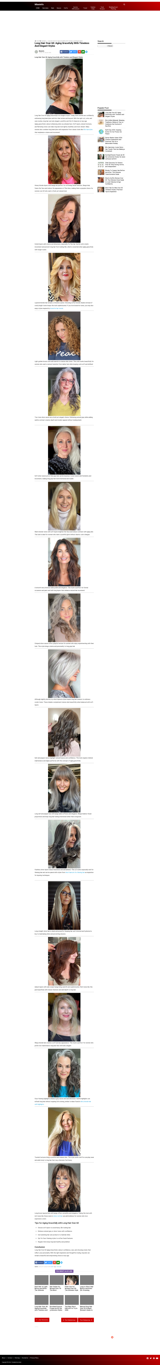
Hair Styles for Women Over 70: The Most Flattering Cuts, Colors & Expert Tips (55, 1291)
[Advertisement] (80, 1352)
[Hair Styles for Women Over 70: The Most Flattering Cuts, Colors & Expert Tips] (57, 1280)
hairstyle (59, 1266)
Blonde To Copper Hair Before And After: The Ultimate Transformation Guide (115, 172)
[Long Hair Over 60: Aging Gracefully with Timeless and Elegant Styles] (42, 1300)
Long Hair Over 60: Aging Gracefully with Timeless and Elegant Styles (41, 1309)
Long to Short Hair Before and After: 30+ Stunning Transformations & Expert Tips (87, 1290)
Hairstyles (45, 8)
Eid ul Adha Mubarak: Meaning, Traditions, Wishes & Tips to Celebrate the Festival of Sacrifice (115, 123)
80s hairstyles (88, 129)
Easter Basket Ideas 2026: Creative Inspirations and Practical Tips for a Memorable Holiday (113, 140)
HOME (38, 8)
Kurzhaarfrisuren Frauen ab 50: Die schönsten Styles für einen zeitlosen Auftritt (56, 1310)
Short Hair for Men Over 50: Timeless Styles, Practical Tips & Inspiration (114, 190)
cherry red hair (57, 1216)
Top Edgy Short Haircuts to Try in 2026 (71, 1308)
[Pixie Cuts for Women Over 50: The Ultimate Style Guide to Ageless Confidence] (72, 1280)
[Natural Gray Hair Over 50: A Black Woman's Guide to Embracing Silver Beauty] (87, 1300)
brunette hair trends (56, 308)
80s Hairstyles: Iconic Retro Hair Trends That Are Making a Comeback (115, 149)
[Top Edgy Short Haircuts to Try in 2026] (72, 1300)
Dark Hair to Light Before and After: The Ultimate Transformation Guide (41, 1290)
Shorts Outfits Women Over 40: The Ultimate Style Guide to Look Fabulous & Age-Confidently (114, 181)
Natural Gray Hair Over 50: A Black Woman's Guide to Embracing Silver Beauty (86, 1310)
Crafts (66, 8)
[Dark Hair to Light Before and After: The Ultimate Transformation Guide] (42, 1280)
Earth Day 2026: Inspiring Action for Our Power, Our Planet (113, 132)
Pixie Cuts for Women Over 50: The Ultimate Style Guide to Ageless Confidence (71, 1290)
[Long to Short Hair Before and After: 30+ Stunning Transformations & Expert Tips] (87, 1280)
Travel (85, 8)
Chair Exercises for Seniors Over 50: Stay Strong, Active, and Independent (114, 165)
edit (52, 1266)
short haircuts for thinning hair (75, 872)
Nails (52, 8)
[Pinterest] (79, 51)
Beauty (59, 8)
